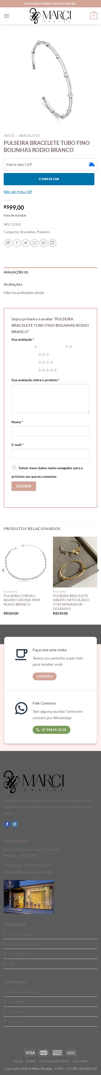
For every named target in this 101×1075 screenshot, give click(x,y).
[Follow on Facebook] (7, 824)
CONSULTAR (49, 179)
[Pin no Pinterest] (43, 243)
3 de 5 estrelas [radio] (25, 354)
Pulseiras (43, 232)
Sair (13, 964)
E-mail (18, 445)
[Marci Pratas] (50, 16)
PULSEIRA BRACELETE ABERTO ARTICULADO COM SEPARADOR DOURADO (71, 602)
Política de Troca (54, 1061)
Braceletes (29, 136)
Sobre (31, 1061)
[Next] (97, 580)
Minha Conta (20, 954)
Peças (18, 1061)
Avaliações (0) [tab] (16, 272)
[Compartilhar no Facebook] (17, 243)
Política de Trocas (23, 992)
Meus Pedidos (20, 934)
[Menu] (7, 16)
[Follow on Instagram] (14, 824)
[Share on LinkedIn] (52, 243)
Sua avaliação (23, 339)
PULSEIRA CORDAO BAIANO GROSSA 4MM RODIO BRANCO (22, 600)
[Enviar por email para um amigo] (35, 243)
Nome (17, 422)
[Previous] (3, 580)
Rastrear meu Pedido (26, 944)
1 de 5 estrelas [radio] (21, 346)
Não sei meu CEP (18, 191)
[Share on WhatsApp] (8, 243)
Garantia (16, 1002)
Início (9, 136)
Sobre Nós (17, 1012)
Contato (16, 1022)
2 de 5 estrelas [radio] (52, 346)
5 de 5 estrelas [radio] (25, 370)
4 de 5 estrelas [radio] (25, 362)
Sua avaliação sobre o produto (36, 380)
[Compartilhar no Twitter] (26, 243)
